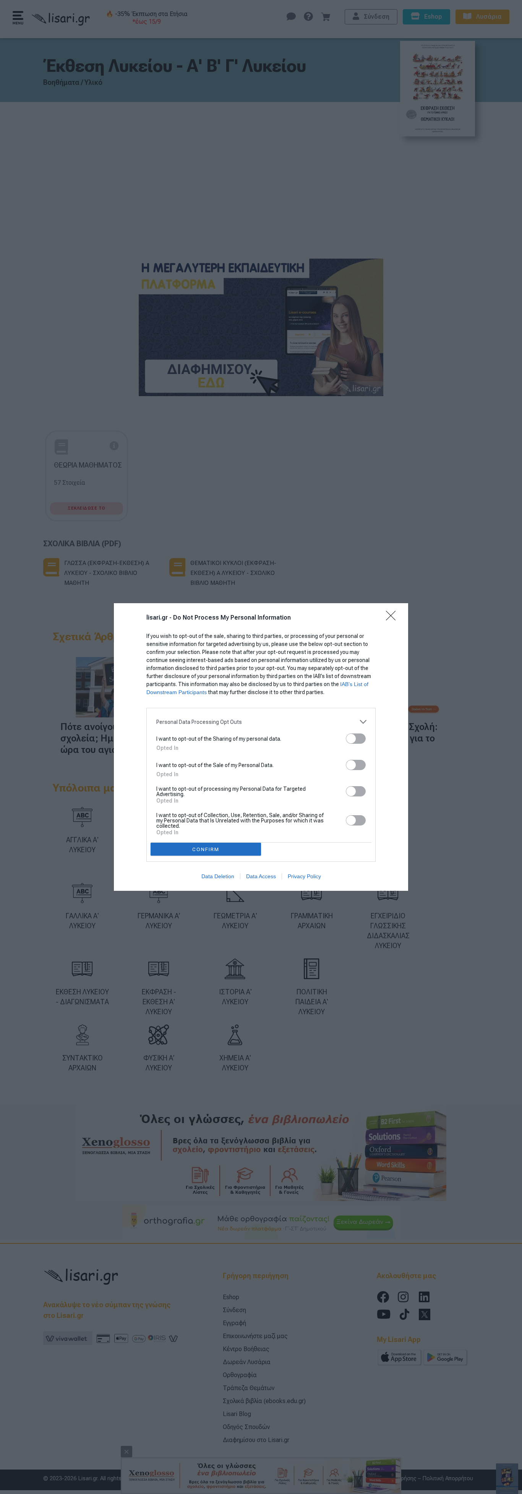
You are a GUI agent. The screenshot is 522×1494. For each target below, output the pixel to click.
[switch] (356, 738)
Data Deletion (217, 876)
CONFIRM (205, 849)
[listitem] (261, 722)
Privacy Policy (304, 876)
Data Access (261, 876)
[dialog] (261, 747)
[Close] (393, 618)
